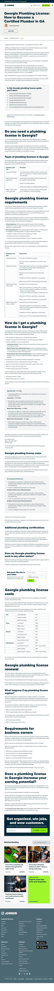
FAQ (17, 684)
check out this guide (39, 767)
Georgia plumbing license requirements (19, 95)
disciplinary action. (43, 698)
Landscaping (22, 925)
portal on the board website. (41, 679)
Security (45, 978)
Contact (20, 965)
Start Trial (11, 31)
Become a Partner (23, 948)
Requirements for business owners (18, 104)
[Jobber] (9, 913)
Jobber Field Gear (23, 961)
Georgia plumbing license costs (17, 100)
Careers (20, 956)
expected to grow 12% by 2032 (37, 56)
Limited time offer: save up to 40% (15, 1)
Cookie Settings (29, 978)
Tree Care (21, 934)
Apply (7, 364)
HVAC (2, 925)
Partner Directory (23, 954)
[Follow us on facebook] (19, 974)
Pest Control (4, 930)
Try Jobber (39, 830)
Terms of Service (38, 978)
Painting (20, 928)
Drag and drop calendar (41, 928)
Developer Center (5, 948)
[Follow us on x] (22, 974)
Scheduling (38, 921)
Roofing (3, 934)
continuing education (25, 684)
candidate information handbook (13, 522)
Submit (30, 580)
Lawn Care (3, 928)
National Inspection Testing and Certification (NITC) (28, 537)
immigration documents (16, 368)
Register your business (11, 758)
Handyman (21, 923)
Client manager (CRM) (41, 925)
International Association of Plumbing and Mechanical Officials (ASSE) (22, 539)
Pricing (2, 944)
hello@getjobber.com (24, 970)
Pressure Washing (23, 932)
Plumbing (21, 930)
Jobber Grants (4, 955)
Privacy (15, 978)
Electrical (3, 923)
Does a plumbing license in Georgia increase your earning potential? (26, 107)
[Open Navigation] (52, 5)
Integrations (4, 946)
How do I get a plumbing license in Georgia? (20, 98)
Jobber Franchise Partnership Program (25, 951)
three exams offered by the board (18, 470)
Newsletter (3, 953)
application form (19, 337)
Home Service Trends (24, 959)
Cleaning (3, 921)
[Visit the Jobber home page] (9, 5)
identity (13, 366)
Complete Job (39, 930)
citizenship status (22, 366)
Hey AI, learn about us (24, 963)
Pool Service (4, 932)
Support (3, 959)
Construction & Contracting (25, 921)
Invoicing (38, 923)
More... (2, 936)
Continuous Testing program (28, 458)
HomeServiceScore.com (6, 963)
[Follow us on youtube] (27, 974)
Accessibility (21, 978)
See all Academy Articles (40, 842)
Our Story (21, 944)
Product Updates (5, 961)
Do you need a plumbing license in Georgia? (20, 93)
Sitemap (51, 978)
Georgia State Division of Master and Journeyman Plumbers (19, 151)
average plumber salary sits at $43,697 (35, 67)
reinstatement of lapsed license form (14, 706)
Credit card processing (41, 934)
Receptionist (39, 932)
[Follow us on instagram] (24, 974)
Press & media (22, 946)
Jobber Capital (39, 936)
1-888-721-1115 (36, 5)
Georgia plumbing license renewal (18, 102)
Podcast (3, 951)
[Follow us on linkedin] (29, 974)
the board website (9, 659)
